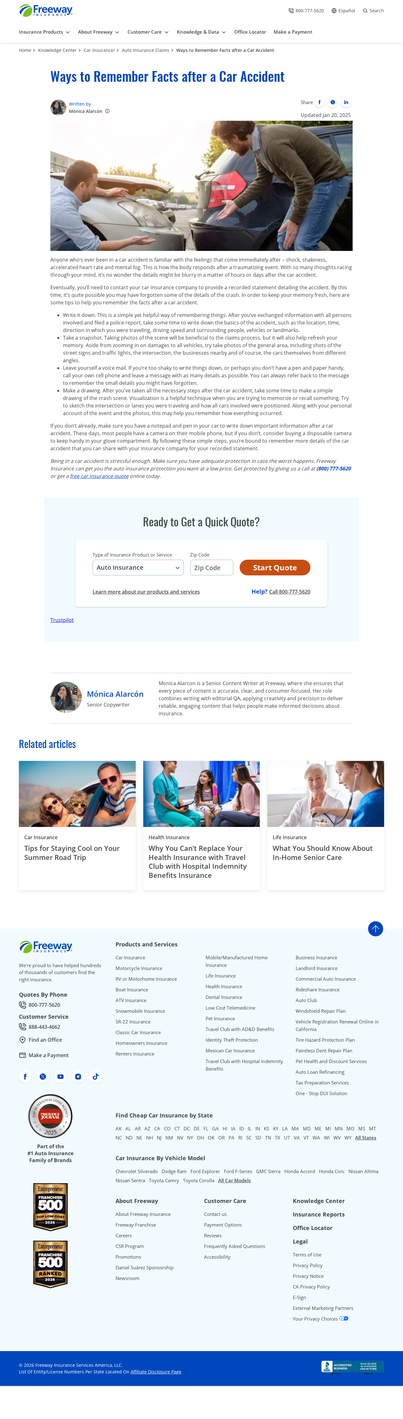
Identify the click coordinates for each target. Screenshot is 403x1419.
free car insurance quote (99, 476)
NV (180, 1137)
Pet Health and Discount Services (331, 1061)
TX (277, 1137)
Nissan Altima (363, 1171)
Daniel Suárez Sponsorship (144, 1267)
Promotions (128, 1257)
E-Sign (299, 1297)
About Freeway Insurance (143, 1214)
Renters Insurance (135, 1053)
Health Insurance (169, 837)
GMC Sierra (268, 1171)
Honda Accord (299, 1171)
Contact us (215, 1214)
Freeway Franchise (136, 1225)
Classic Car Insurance (138, 1032)
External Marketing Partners (323, 1308)
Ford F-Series (238, 1171)
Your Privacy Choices (316, 1319)
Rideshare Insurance (317, 989)
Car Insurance (41, 837)
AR (138, 1128)
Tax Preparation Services (322, 1082)
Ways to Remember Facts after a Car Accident (225, 50)
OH (200, 1137)
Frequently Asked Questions (234, 1246)
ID (241, 1128)
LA (285, 1128)
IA (233, 1128)
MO (350, 1128)
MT (372, 1128)
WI (327, 1137)
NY (190, 1137)
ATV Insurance (131, 1000)
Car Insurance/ (99, 50)
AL (128, 1128)
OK (211, 1137)
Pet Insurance (220, 1018)
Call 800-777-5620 (289, 591)
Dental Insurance (224, 997)
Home (25, 50)
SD (258, 1137)
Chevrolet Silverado (137, 1171)
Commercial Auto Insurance (326, 979)
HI (225, 1128)
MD (307, 1128)
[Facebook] (320, 102)
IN (257, 1128)
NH (149, 1137)
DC (187, 1128)
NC (119, 1137)
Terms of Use (307, 1254)
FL (205, 1128)
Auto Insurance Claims (145, 50)
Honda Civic (332, 1171)
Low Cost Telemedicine (230, 1008)
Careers (124, 1235)
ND (129, 1137)
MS (361, 1128)
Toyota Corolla (198, 1180)
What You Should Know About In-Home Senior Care (323, 853)
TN (268, 1137)
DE (197, 1128)
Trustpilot (62, 620)
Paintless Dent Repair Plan (324, 1050)
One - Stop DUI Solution (321, 1093)
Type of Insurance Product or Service (132, 555)
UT (287, 1137)
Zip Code (199, 555)
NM (169, 1137)
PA (232, 1137)
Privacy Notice (308, 1276)
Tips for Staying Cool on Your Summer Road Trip (72, 853)
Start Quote (275, 567)
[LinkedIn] (346, 102)
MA (295, 1128)
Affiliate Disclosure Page (156, 1372)
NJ (159, 1137)
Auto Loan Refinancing (320, 1072)
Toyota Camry (164, 1180)
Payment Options (223, 1225)
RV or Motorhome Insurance (146, 979)
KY (275, 1128)
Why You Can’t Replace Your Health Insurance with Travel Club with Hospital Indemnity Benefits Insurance (198, 861)
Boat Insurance (132, 989)
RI (240, 1137)
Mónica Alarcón (85, 111)
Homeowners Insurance (141, 1043)
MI (328, 1128)
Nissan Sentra (130, 1180)
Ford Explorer (205, 1171)
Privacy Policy (308, 1265)
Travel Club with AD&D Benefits (240, 1029)
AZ (147, 1128)
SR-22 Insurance (133, 1021)
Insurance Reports (319, 1214)
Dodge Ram (174, 1171)
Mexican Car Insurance (230, 1050)
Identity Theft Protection (232, 1040)
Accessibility (217, 1257)
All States (365, 1137)
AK (119, 1128)
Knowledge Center (57, 50)
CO (167, 1128)
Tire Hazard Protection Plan (325, 1040)
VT (306, 1137)
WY (347, 1137)
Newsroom (127, 1278)
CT (177, 1128)
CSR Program (130, 1246)
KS (266, 1128)
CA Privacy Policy (311, 1286)
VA (297, 1137)
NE (139, 1137)
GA (215, 1128)
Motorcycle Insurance (139, 968)
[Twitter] (333, 102)
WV (337, 1137)
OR (221, 1137)
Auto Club (306, 1000)
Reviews (213, 1235)
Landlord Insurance (317, 968)
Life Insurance (290, 837)
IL (250, 1128)
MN (339, 1128)
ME (318, 1128)
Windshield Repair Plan (321, 1011)
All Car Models (234, 1180)
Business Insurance (316, 957)
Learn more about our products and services (146, 591)
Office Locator (312, 1228)
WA (316, 1137)
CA (157, 1128)
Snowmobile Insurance (140, 1011)
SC (249, 1137)
